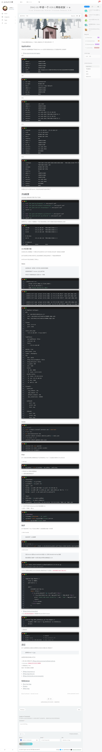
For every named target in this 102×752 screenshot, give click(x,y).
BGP (90, 56)
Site (62, 737)
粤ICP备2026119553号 (35, 749)
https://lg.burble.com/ (29, 674)
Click (34, 652)
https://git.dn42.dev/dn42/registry (32, 53)
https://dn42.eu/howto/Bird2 (31, 611)
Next (79, 709)
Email (42, 737)
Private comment (73, 734)
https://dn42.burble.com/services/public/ (34, 676)
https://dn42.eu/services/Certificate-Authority (44, 661)
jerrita (31, 10)
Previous (22, 709)
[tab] (87, 7)
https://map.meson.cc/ (29, 671)
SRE (70, 10)
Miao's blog (26, 688)
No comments (56, 10)
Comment (22, 720)
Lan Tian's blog (27, 684)
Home (23, 16)
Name (21, 737)
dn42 (87, 56)
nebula (25, 686)
